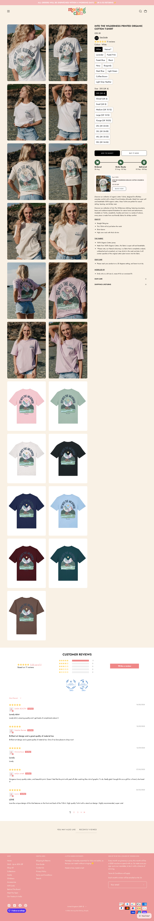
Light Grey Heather (103, 81)
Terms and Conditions (44, 875)
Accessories (11, 882)
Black (111, 60)
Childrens (10, 878)
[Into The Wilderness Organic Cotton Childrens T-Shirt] (103, 184)
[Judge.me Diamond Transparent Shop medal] (83, 684)
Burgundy (107, 65)
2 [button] (73, 812)
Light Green (112, 71)
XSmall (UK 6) (101, 98)
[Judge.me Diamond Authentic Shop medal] (71, 684)
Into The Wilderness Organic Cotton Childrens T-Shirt (128, 180)
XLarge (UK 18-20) (103, 120)
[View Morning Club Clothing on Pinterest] (25, 905)
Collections (11, 871)
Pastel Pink (111, 54)
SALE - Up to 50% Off (15, 864)
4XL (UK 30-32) (102, 136)
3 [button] (77, 812)
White (98, 49)
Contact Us (40, 868)
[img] (15, 705)
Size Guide (40, 864)
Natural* (108, 49)
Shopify (86, 911)
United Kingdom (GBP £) (75, 906)
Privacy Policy (41, 871)
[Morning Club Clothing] (77, 11)
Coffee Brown (101, 76)
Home (9, 860)
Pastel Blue (100, 60)
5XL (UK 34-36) (102, 142)
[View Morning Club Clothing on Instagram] (9, 905)
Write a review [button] (124, 666)
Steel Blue (100, 71)
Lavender (99, 54)
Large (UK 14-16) (102, 115)
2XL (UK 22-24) (102, 125)
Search (38, 878)
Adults (9, 875)
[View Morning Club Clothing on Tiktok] (14, 905)
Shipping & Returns (103, 284)
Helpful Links (40, 856)
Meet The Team (12, 893)
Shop (9, 856)
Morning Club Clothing (77, 911)
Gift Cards (11, 885)
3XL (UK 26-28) (102, 131)
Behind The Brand (13, 889)
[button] (140, 11)
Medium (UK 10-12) (104, 109)
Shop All (10, 868)
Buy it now (134, 153)
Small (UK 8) (101, 104)
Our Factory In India (14, 896)
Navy (98, 65)
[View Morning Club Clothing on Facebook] (20, 905)
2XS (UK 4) (100, 93)
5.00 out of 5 (35, 664)
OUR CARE (99, 279)
